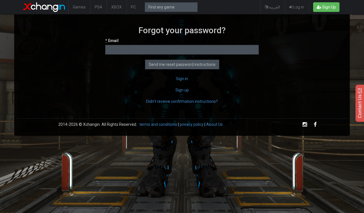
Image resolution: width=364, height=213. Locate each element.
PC (133, 7)
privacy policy (192, 124)
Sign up (182, 90)
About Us (214, 124)
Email (112, 40)
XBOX (116, 7)
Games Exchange (44, 7)
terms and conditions (158, 124)
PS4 (98, 7)
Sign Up (328, 7)
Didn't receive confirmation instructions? (182, 101)
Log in (298, 7)
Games (79, 7)
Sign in (182, 78)
